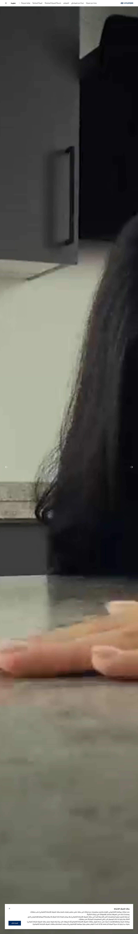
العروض (66, 3)
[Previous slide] (6, 467)
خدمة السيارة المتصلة (53, 3)
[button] (9, 909)
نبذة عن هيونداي (77, 3)
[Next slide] (131, 467)
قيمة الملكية (37, 3)
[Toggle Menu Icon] (6, 3)
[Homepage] (127, 3)
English (13, 3)
